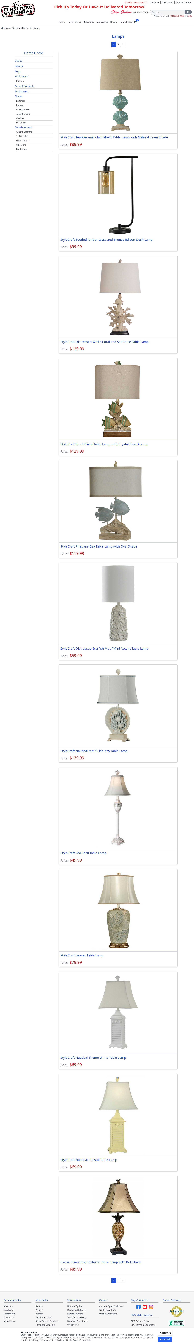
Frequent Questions (77, 1321)
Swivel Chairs (22, 109)
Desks (18, 60)
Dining (113, 21)
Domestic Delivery (76, 1309)
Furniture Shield (43, 1317)
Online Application (108, 1313)
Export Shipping (75, 1313)
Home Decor (126, 21)
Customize (165, 1332)
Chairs (18, 96)
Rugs (18, 71)
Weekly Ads (73, 1324)
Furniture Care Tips (45, 1324)
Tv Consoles (22, 136)
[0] (135, 22)
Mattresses (102, 21)
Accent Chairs (23, 113)
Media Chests (23, 140)
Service (39, 1306)
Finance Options (184, 2)
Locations (154, 2)
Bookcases (21, 91)
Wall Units (21, 144)
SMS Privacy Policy (140, 1321)
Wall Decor (21, 76)
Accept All (165, 1339)
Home (62, 21)
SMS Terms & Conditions (143, 1324)
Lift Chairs (21, 122)
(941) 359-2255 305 (181, 16)
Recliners (20, 100)
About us (8, 1306)
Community (9, 1313)
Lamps (19, 66)
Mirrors (20, 80)
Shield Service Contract (47, 1321)
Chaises (20, 118)
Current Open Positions (111, 1306)
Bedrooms (88, 21)
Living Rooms (74, 21)
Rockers (20, 105)
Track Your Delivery (76, 1317)
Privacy (39, 1309)
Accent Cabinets (24, 86)
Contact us (9, 1317)
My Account (167, 2)
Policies (39, 1313)
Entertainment (23, 127)
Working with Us (107, 1309)
